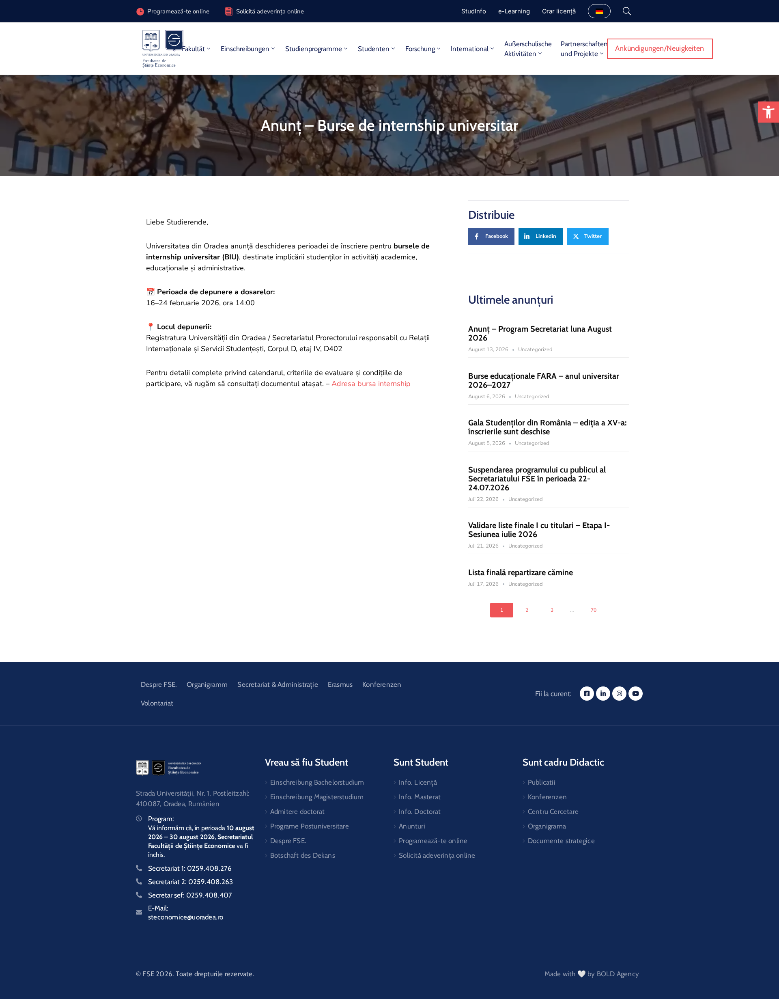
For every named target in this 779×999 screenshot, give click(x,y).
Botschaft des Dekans (302, 855)
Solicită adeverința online (270, 11)
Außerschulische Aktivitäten (528, 49)
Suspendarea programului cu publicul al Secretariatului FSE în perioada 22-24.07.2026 (537, 478)
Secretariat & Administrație (277, 684)
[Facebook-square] (587, 693)
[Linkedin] (603, 693)
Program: (161, 819)
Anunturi (412, 826)
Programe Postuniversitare (309, 826)
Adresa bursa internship (371, 383)
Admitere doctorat (297, 811)
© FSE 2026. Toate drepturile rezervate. (195, 974)
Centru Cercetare (553, 811)
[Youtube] (635, 693)
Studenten (374, 49)
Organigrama (547, 826)
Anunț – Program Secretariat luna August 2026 (540, 333)
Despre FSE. (159, 684)
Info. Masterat (420, 797)
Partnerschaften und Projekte (584, 49)
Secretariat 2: (190, 882)
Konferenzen (381, 684)
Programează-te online (433, 841)
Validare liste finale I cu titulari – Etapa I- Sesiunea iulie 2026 (539, 529)
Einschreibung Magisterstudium (317, 797)
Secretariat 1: (190, 868)
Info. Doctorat (420, 811)
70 (593, 610)
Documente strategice (561, 841)
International (469, 49)
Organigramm (207, 684)
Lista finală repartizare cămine (520, 572)
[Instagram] (619, 693)
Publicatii (541, 782)
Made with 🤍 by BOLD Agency (591, 974)
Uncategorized (535, 349)
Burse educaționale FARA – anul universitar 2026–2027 (543, 380)
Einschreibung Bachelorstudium (317, 782)
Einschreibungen (245, 49)
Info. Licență (418, 782)
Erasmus (340, 684)
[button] (768, 112)
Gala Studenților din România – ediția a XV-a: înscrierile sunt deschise (547, 427)
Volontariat (157, 703)
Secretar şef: (190, 895)
